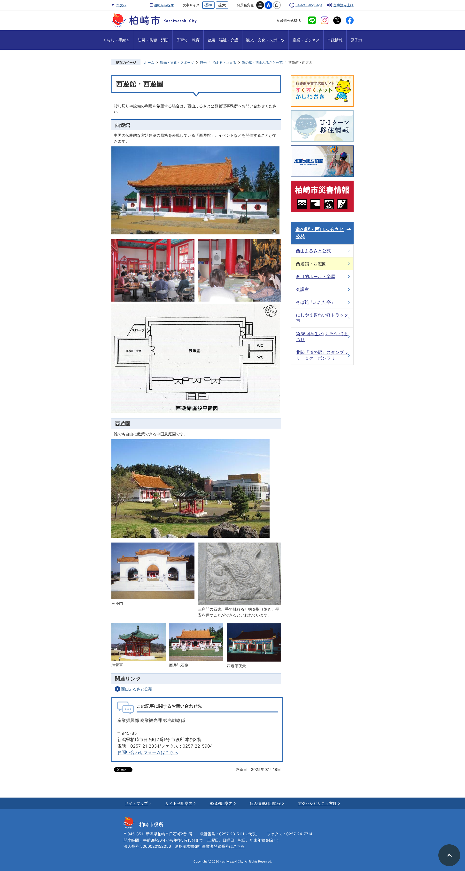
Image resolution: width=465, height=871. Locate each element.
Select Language (308, 5)
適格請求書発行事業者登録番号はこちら (210, 846)
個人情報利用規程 (265, 803)
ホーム (149, 62)
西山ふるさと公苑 (136, 689)
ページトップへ (449, 855)
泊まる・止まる (224, 62)
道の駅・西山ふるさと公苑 (262, 62)
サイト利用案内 (178, 803)
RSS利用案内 (221, 803)
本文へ (121, 5)
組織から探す (164, 5)
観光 (203, 62)
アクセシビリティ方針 (317, 803)
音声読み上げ (343, 5)
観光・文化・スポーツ (177, 62)
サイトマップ (136, 803)
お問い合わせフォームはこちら (147, 752)
